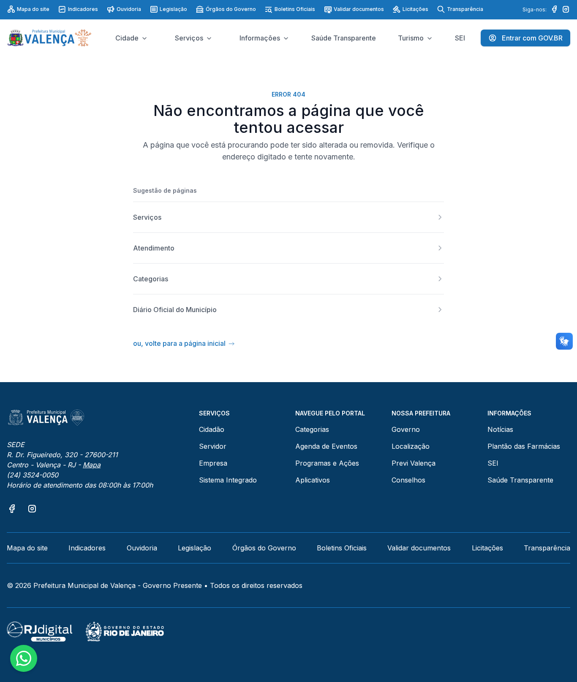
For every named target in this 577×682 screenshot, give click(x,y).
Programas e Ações (327, 463)
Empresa (213, 463)
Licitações (415, 9)
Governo (406, 429)
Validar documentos (359, 9)
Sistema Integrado (228, 480)
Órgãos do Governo (231, 9)
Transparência (465, 9)
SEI (492, 463)
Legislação (173, 9)
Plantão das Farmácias (523, 446)
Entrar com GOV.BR (532, 38)
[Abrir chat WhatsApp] (23, 658)
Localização (411, 446)
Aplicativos (312, 480)
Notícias (500, 429)
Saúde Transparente (520, 480)
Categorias (312, 429)
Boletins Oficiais (295, 9)
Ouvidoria (129, 9)
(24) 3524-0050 (32, 475)
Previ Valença (413, 463)
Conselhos (408, 480)
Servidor (212, 446)
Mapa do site (33, 9)
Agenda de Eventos (326, 446)
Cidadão (211, 429)
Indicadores (83, 9)
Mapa (92, 465)
